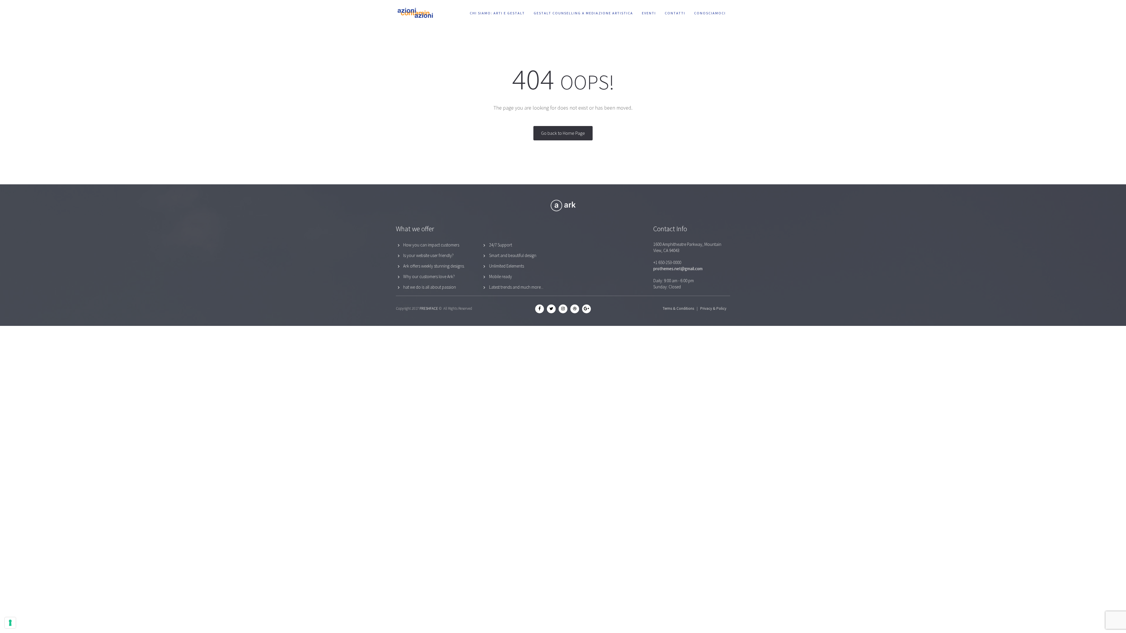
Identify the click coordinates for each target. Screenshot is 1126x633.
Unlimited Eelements (506, 266)
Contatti (675, 13)
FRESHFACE (429, 308)
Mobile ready (500, 276)
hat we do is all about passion (429, 287)
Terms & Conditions (678, 308)
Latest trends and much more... (516, 287)
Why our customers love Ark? (429, 276)
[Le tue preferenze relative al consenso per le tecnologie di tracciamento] (10, 622)
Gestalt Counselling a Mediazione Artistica (583, 13)
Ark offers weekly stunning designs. (434, 266)
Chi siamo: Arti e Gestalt (497, 13)
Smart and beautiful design (512, 255)
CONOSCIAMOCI (710, 13)
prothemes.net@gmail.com (678, 268)
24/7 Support (500, 245)
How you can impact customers (431, 245)
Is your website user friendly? (428, 255)
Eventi (649, 13)
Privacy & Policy (713, 308)
